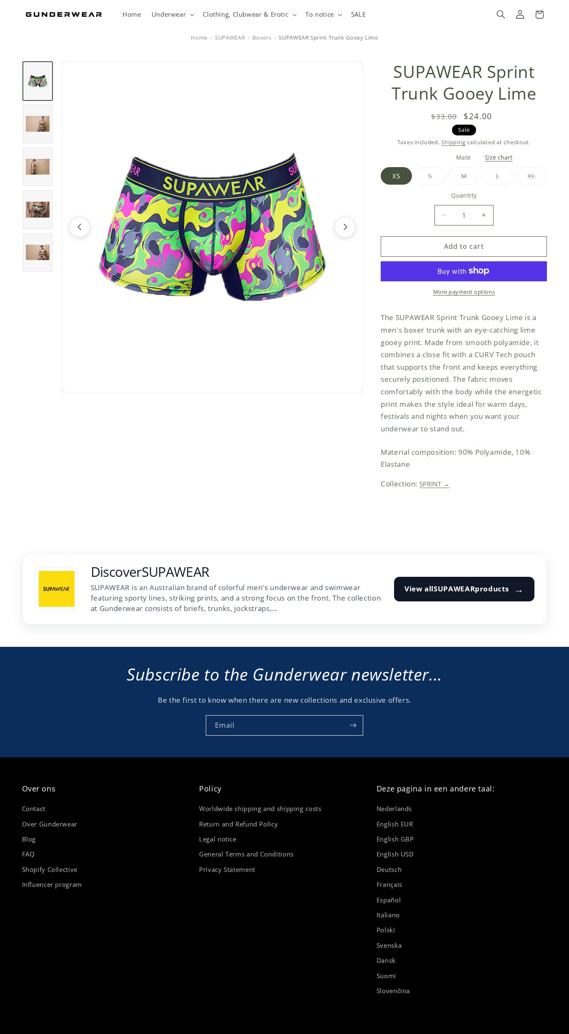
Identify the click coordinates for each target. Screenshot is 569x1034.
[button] (172, 14)
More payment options (464, 291)
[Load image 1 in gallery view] (37, 81)
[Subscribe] (353, 725)
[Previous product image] (79, 226)
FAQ (28, 854)
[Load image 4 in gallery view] (37, 209)
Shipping (453, 141)
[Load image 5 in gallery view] (37, 252)
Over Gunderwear (49, 824)
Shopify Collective (49, 869)
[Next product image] (344, 226)
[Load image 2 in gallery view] (37, 124)
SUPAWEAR (230, 37)
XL (537, 177)
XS (396, 175)
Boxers (261, 37)
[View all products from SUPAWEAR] (56, 589)
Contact (33, 809)
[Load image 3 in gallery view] (37, 167)
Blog (29, 839)
